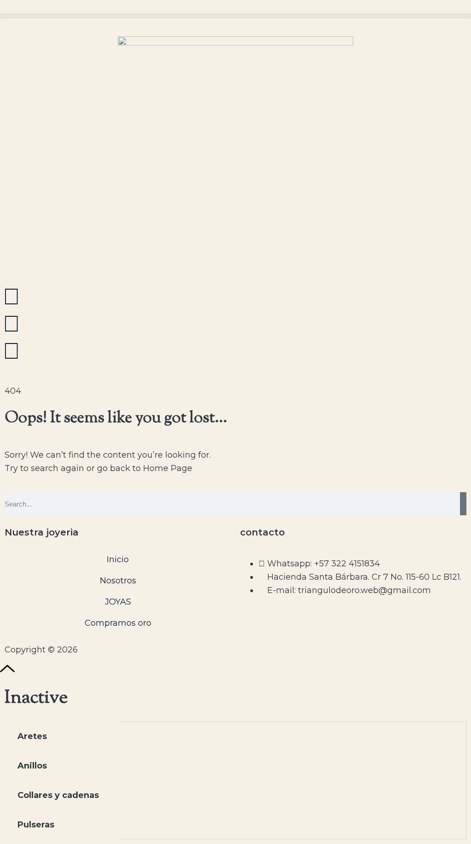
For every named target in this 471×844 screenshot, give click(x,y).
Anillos (32, 766)
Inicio (118, 559)
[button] (235, 15)
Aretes (32, 736)
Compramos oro (118, 623)
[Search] (463, 503)
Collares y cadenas (58, 795)
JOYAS (118, 602)
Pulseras (35, 825)
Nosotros (118, 581)
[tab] (62, 736)
